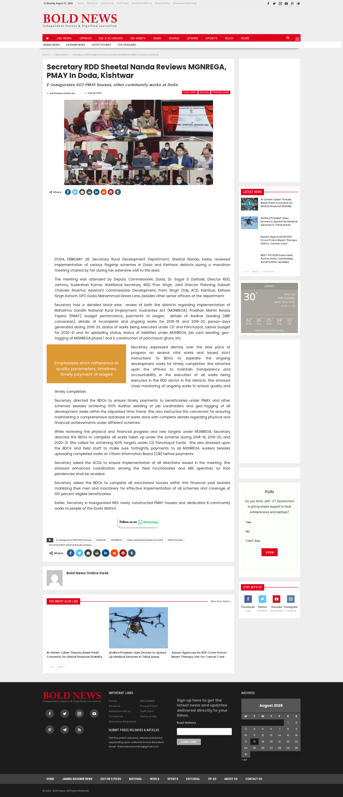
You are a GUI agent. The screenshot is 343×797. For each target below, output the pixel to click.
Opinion (85, 38)
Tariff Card (122, 3)
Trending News (220, 92)
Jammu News (51, 45)
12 (263, 735)
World (174, 38)
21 (279, 741)
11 (254, 735)
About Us (92, 3)
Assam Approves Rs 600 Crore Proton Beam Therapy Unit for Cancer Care (279, 240)
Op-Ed (212, 779)
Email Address (186, 722)
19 (263, 741)
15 (288, 735)
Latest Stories (101, 45)
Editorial (193, 779)
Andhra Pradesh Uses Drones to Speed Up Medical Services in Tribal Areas (279, 221)
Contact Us (107, 3)
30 (296, 748)
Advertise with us (141, 3)
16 (296, 735)
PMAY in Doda (175, 540)
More (245, 38)
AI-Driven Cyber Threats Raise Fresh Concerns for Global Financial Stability (277, 203)
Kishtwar (101, 540)
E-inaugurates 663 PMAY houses (74, 540)
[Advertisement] (228, 20)
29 (288, 748)
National (135, 779)
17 (246, 741)
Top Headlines (127, 45)
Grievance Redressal (185, 3)
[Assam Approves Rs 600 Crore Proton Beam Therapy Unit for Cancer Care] (201, 627)
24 (246, 748)
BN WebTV (138, 38)
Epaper (192, 38)
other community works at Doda (145, 540)
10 (246, 735)
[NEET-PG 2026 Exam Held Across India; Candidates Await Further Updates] (249, 260)
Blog (229, 38)
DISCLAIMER (147, 701)
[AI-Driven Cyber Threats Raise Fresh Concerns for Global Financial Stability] (76, 627)
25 (254, 748)
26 (262, 748)
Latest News (190, 92)
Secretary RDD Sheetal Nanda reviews (70, 544)
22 (288, 741)
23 (296, 741)
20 (271, 741)
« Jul (244, 759)
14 (279, 735)
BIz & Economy (111, 38)
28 (279, 748)
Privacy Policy (162, 3)
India (157, 38)
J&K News (63, 38)
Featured (204, 92)
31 (246, 754)
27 (271, 748)
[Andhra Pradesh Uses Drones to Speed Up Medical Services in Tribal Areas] (138, 627)
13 (271, 735)
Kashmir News (75, 45)
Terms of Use (148, 716)
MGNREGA (116, 540)
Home (80, 3)
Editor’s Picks (110, 779)
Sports (211, 38)
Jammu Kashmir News (77, 779)
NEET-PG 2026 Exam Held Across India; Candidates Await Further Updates (277, 258)
